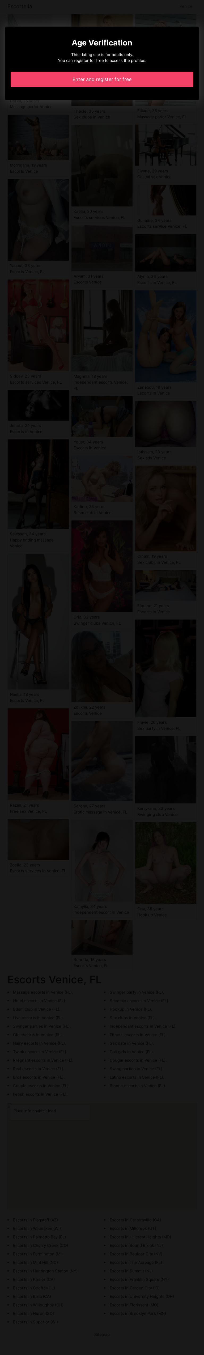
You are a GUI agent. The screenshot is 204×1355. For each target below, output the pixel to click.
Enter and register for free (102, 79)
